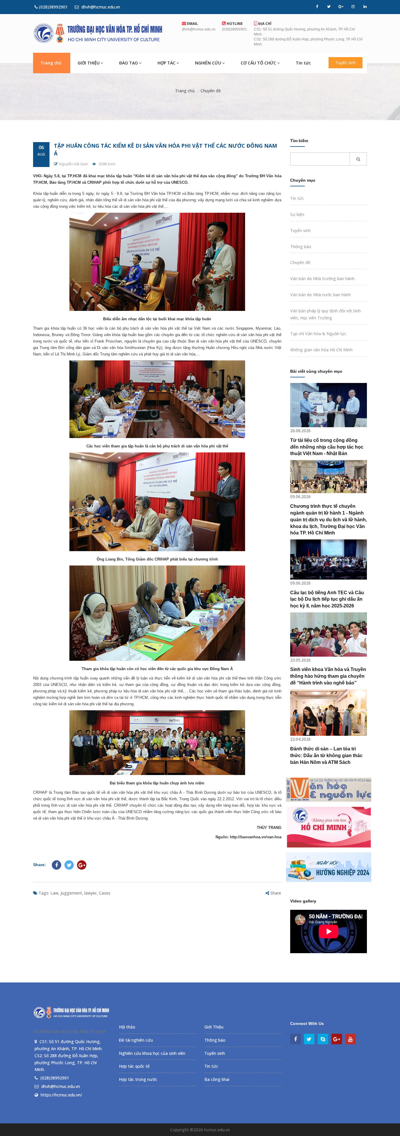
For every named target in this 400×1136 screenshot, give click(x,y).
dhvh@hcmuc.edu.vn (100, 7)
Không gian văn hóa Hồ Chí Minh (321, 349)
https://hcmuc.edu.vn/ (61, 1095)
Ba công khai (216, 1079)
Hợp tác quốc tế (134, 1066)
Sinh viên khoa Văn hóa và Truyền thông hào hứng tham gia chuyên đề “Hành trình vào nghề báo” (328, 676)
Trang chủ (50, 63)
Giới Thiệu (213, 1027)
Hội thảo (127, 1027)
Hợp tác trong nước (138, 1079)
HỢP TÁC (166, 63)
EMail (192, 23)
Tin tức (303, 63)
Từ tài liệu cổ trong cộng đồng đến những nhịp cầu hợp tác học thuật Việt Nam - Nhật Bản (326, 447)
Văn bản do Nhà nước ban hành (320, 294)
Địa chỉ (264, 23)
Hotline (234, 23)
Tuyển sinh (345, 62)
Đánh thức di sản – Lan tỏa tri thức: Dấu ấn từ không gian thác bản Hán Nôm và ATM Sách (326, 755)
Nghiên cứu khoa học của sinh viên (152, 1053)
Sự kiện (297, 214)
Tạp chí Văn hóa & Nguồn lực (318, 333)
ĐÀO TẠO (128, 63)
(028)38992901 (53, 7)
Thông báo (300, 246)
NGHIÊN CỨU (208, 63)
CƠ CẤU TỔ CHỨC (258, 63)
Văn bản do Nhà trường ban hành (322, 278)
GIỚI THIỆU (89, 63)
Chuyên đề (211, 90)
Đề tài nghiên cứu (136, 1040)
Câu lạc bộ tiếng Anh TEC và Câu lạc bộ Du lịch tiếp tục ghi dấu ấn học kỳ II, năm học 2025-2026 (327, 599)
